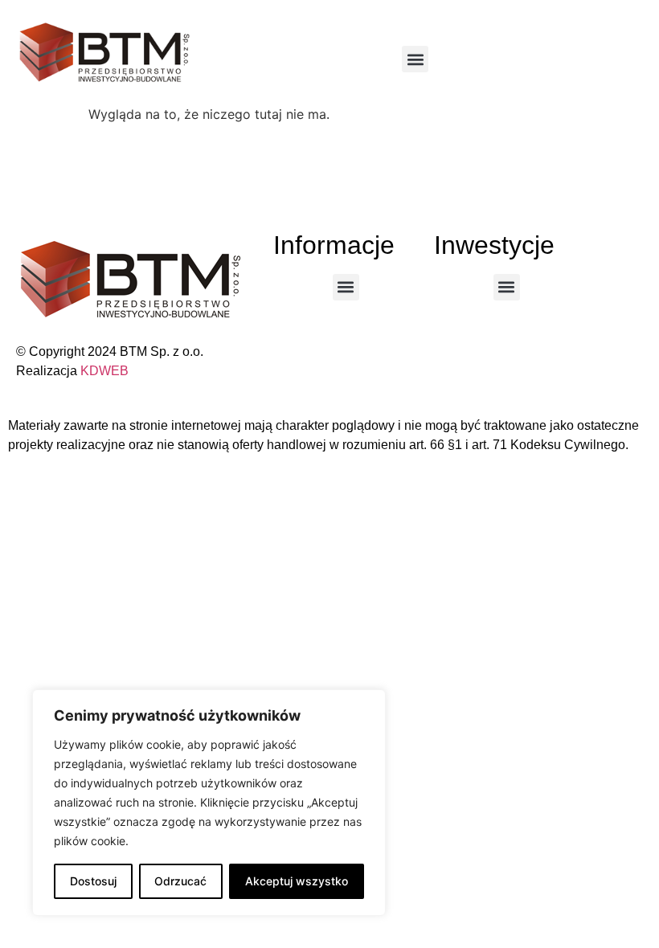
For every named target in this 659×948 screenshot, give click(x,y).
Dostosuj (93, 881)
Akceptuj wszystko (296, 881)
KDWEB (104, 371)
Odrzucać (180, 881)
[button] (415, 59)
